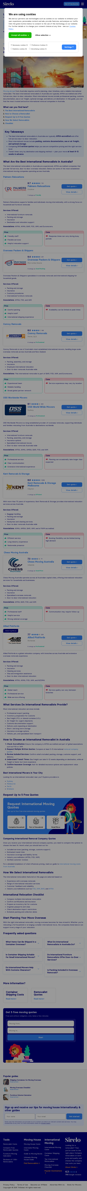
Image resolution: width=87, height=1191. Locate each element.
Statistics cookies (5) (20, 49)
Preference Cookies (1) (39, 45)
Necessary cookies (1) (20, 45)
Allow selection (41, 35)
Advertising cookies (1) (39, 49)
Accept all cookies (19, 35)
